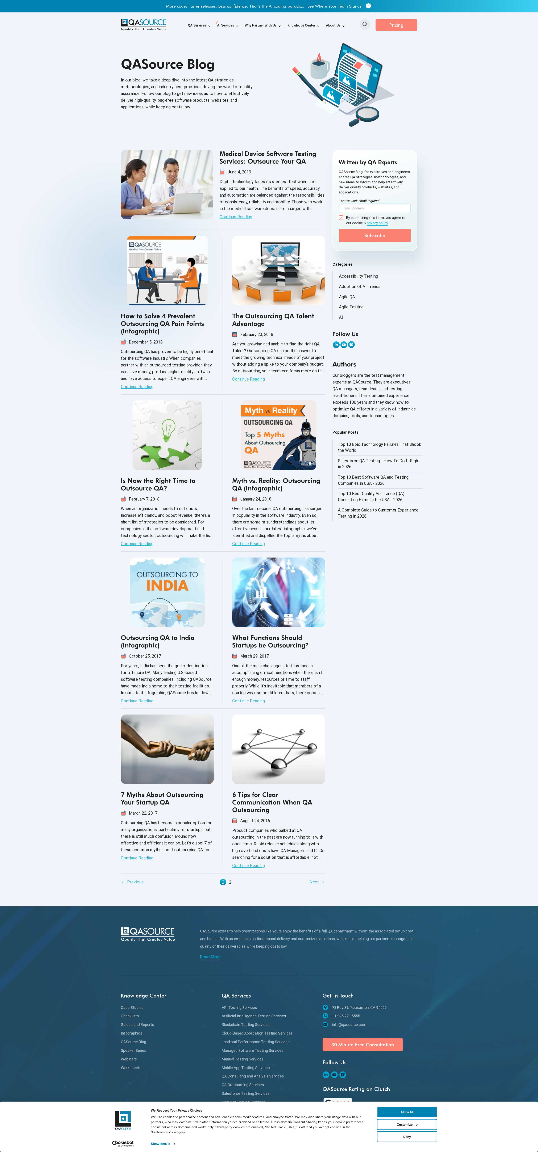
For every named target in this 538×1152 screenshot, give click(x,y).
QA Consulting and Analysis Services (253, 1076)
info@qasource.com (349, 1024)
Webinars (129, 1059)
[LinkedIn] (336, 344)
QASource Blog (133, 1042)
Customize (405, 1124)
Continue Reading (236, 216)
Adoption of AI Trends (359, 286)
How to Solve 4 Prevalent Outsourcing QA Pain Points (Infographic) (162, 323)
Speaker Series (133, 1050)
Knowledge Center (301, 25)
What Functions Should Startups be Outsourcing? (270, 641)
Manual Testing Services (243, 1059)
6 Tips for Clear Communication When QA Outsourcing (272, 802)
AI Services (225, 25)
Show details (160, 1143)
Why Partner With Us (261, 25)
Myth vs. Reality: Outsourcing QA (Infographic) (276, 484)
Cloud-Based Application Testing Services (257, 1033)
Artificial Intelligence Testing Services (254, 1016)
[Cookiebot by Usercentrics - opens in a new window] (123, 1144)
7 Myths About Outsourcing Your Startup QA (162, 798)
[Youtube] (343, 344)
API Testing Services (239, 1007)
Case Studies (132, 1007)
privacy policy (377, 223)
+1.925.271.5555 (346, 1016)
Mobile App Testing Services (246, 1067)
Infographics (131, 1033)
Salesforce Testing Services (246, 1093)
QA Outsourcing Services (243, 1085)
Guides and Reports (137, 1024)
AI (341, 317)
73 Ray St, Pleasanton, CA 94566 (359, 1007)
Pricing (396, 25)
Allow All (407, 1112)
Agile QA (347, 296)
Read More (210, 956)
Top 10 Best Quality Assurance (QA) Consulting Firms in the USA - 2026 (371, 496)
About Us (333, 25)
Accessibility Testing (358, 276)
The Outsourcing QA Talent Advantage (273, 319)
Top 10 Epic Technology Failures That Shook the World (379, 447)
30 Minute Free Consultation (362, 1044)
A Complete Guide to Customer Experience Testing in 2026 (378, 513)
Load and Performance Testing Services (256, 1042)
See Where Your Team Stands (334, 6)
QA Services (197, 25)
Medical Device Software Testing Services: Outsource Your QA (268, 157)
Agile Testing (351, 306)
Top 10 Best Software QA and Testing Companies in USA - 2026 (373, 480)
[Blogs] (351, 344)
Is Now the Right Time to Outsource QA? (158, 484)
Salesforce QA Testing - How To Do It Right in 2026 (379, 463)
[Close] (368, 6)
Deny (407, 1137)
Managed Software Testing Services (253, 1050)
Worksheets (131, 1067)
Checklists (130, 1016)
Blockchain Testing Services (246, 1024)
